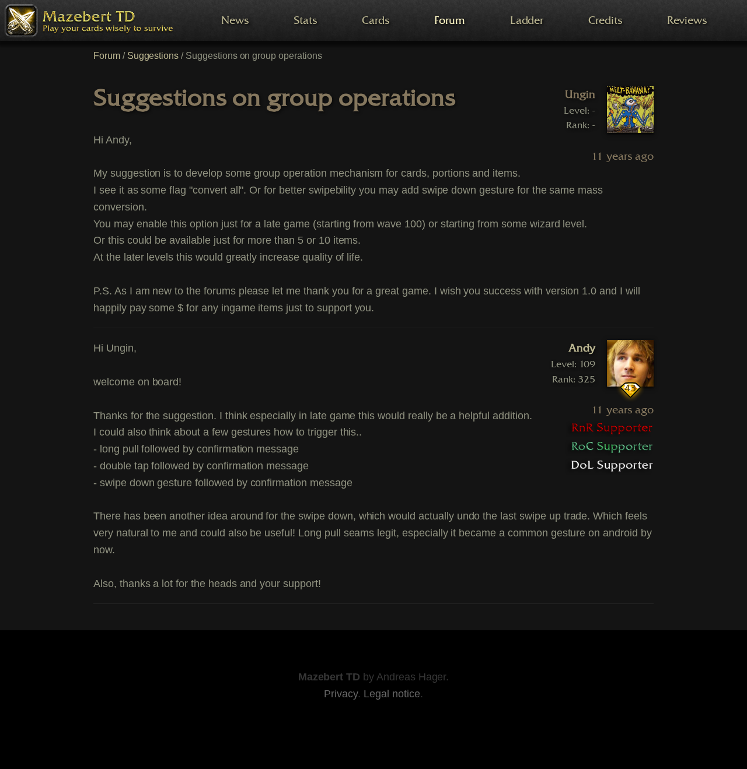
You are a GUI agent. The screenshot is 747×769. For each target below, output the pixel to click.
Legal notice (392, 694)
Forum (106, 56)
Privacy (341, 694)
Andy (581, 348)
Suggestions (153, 56)
